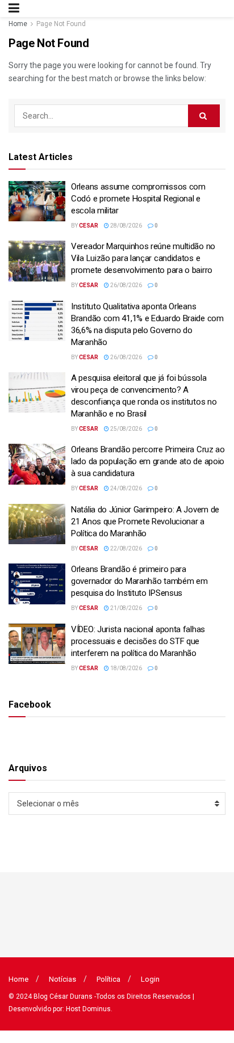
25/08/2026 (125, 429)
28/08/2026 (125, 225)
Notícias (62, 979)
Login (150, 979)
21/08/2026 (125, 608)
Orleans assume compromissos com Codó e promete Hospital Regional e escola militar (138, 199)
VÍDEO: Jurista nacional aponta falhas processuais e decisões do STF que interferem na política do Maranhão (138, 641)
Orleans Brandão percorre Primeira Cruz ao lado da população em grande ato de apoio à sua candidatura (148, 461)
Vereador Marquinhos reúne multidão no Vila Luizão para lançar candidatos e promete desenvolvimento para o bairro (143, 258)
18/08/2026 (125, 668)
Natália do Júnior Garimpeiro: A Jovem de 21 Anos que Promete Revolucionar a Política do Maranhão (145, 521)
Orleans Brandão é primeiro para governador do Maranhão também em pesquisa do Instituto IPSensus (139, 581)
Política (108, 979)
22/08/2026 (125, 548)
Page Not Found (61, 24)
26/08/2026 (125, 285)
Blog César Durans (63, 996)
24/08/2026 (125, 488)
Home (18, 24)
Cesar (88, 225)
